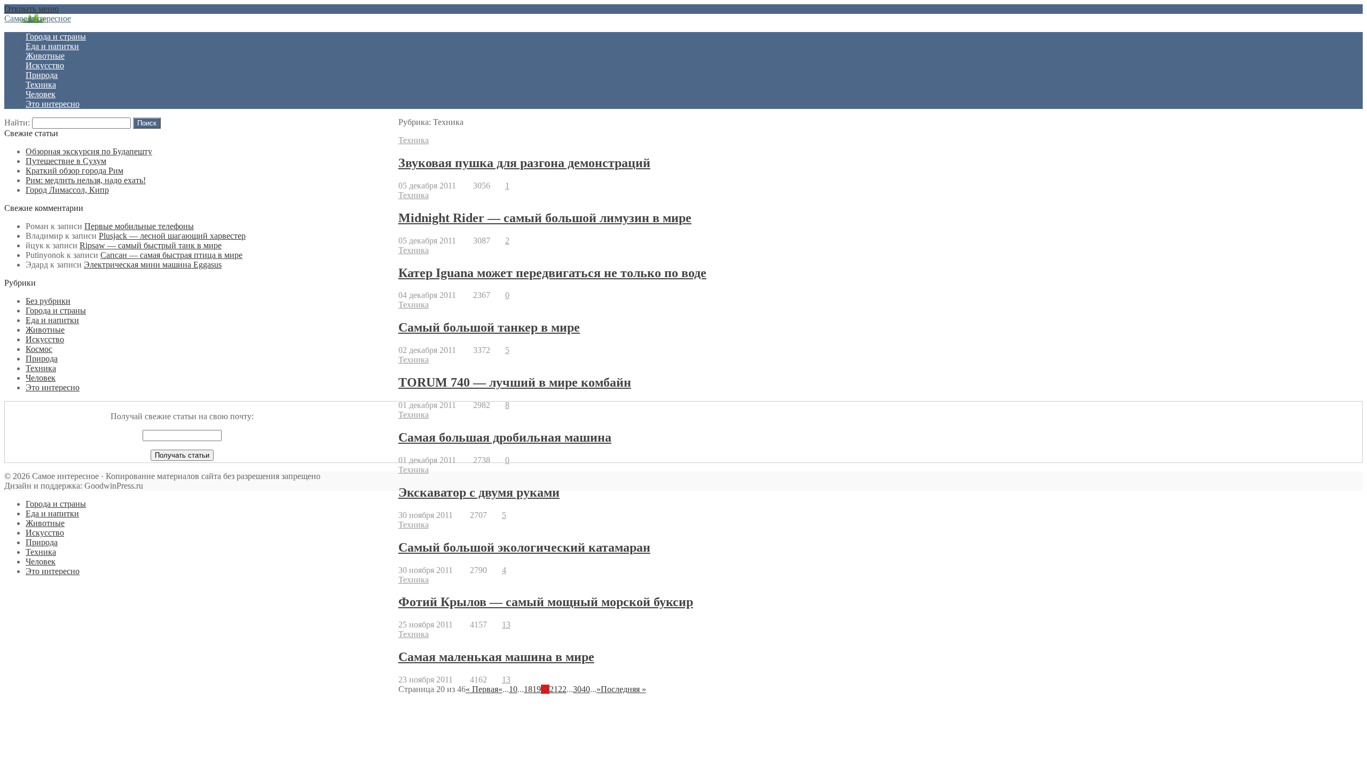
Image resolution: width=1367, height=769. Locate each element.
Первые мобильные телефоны (139, 226)
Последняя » (623, 689)
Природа (42, 75)
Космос (39, 349)
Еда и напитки (52, 46)
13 (506, 624)
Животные (45, 55)
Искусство (45, 65)
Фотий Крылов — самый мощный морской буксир (545, 602)
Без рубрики (48, 300)
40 (586, 689)
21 (553, 689)
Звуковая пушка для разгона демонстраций (524, 163)
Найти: (17, 122)
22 (562, 689)
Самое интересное (37, 18)
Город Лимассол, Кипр (67, 189)
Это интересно (53, 103)
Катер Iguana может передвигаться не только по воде (552, 273)
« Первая (482, 689)
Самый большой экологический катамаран (524, 547)
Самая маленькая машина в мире (496, 657)
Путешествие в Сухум (66, 161)
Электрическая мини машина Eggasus (153, 264)
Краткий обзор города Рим (74, 170)
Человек (41, 94)
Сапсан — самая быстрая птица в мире (171, 255)
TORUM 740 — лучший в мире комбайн (514, 382)
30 (577, 689)
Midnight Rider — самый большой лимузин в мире (545, 218)
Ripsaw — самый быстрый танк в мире (151, 245)
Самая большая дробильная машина (504, 437)
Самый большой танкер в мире (489, 327)
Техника (41, 84)
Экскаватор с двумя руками (479, 492)
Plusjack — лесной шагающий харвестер (172, 235)
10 (513, 689)
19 (536, 689)
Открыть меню (31, 8)
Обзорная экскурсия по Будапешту (89, 151)
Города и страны (56, 36)
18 (528, 689)
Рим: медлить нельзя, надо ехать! (86, 180)
